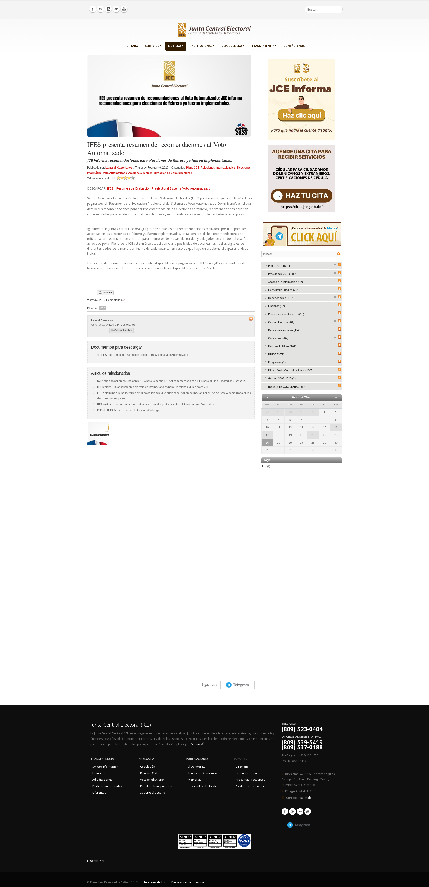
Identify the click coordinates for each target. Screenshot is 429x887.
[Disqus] (171, 503)
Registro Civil (148, 773)
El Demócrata (196, 767)
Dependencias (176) (280, 298)
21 (313, 435)
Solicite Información (105, 767)
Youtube (307, 811)
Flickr (300, 811)
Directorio (242, 767)
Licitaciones (100, 773)
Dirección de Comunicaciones (173, 173)
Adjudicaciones (102, 780)
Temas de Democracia (202, 773)
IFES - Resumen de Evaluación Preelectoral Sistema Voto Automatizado (159, 188)
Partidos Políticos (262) (282, 346)
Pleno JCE (192, 167)
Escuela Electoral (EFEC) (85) (286, 386)
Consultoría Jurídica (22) (283, 290)
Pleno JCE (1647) (279, 266)
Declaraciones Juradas (107, 786)
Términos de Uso (155, 882)
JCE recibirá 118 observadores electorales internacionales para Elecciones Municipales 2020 (153, 387)
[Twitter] (116, 9)
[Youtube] (124, 9)
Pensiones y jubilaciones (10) (286, 314)
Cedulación (147, 767)
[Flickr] (100, 9)
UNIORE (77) (276, 354)
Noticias (174, 46)
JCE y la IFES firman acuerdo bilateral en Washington (129, 410)
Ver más (196, 744)
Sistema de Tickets (248, 773)
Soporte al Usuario (152, 792)
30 (301, 412)
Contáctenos (294, 46)
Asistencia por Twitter (250, 786)
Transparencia (263, 46)
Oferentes (99, 792)
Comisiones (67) (278, 338)
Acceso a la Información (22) (285, 282)
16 (336, 427)
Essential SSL (96, 861)
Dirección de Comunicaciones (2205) (290, 370)
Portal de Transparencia (156, 786)
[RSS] (339, 264)
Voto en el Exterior (152, 780)
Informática (94, 173)
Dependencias (231, 46)
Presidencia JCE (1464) (282, 274)
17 (267, 435)
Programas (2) (277, 362)
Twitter (292, 811)
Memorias (194, 780)
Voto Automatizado (115, 173)
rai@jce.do (305, 798)
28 (278, 412)
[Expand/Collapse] (335, 264)
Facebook (285, 811)
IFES (102, 308)
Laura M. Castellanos (118, 167)
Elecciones (244, 167)
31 (313, 412)
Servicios (152, 46)
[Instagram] (108, 9)
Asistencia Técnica (140, 173)
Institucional (201, 46)
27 (267, 412)
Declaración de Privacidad (188, 882)
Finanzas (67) (276, 306)
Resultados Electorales (203, 786)
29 (290, 412)
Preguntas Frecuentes (250, 780)
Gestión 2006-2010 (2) (282, 378)
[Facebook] (92, 9)
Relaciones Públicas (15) (283, 330)
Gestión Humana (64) (281, 322)
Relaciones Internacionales (218, 167)
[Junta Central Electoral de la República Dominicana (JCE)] (214, 29)
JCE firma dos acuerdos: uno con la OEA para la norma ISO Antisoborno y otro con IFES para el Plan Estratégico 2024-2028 (171, 381)
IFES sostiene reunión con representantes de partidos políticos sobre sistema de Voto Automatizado (157, 404)
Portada (131, 46)
